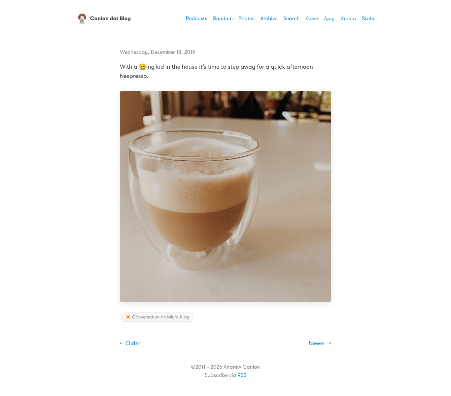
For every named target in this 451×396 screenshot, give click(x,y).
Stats (368, 18)
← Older (130, 343)
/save (311, 18)
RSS (241, 375)
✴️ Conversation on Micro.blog (157, 317)
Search (291, 18)
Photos (246, 18)
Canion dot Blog (110, 18)
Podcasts (196, 18)
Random (223, 18)
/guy (329, 18)
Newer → (320, 343)
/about (348, 18)
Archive (269, 18)
